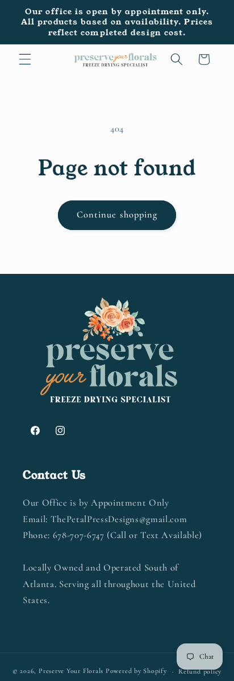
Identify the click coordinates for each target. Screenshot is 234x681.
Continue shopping (117, 214)
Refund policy (200, 671)
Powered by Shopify (136, 671)
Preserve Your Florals (71, 671)
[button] (25, 59)
